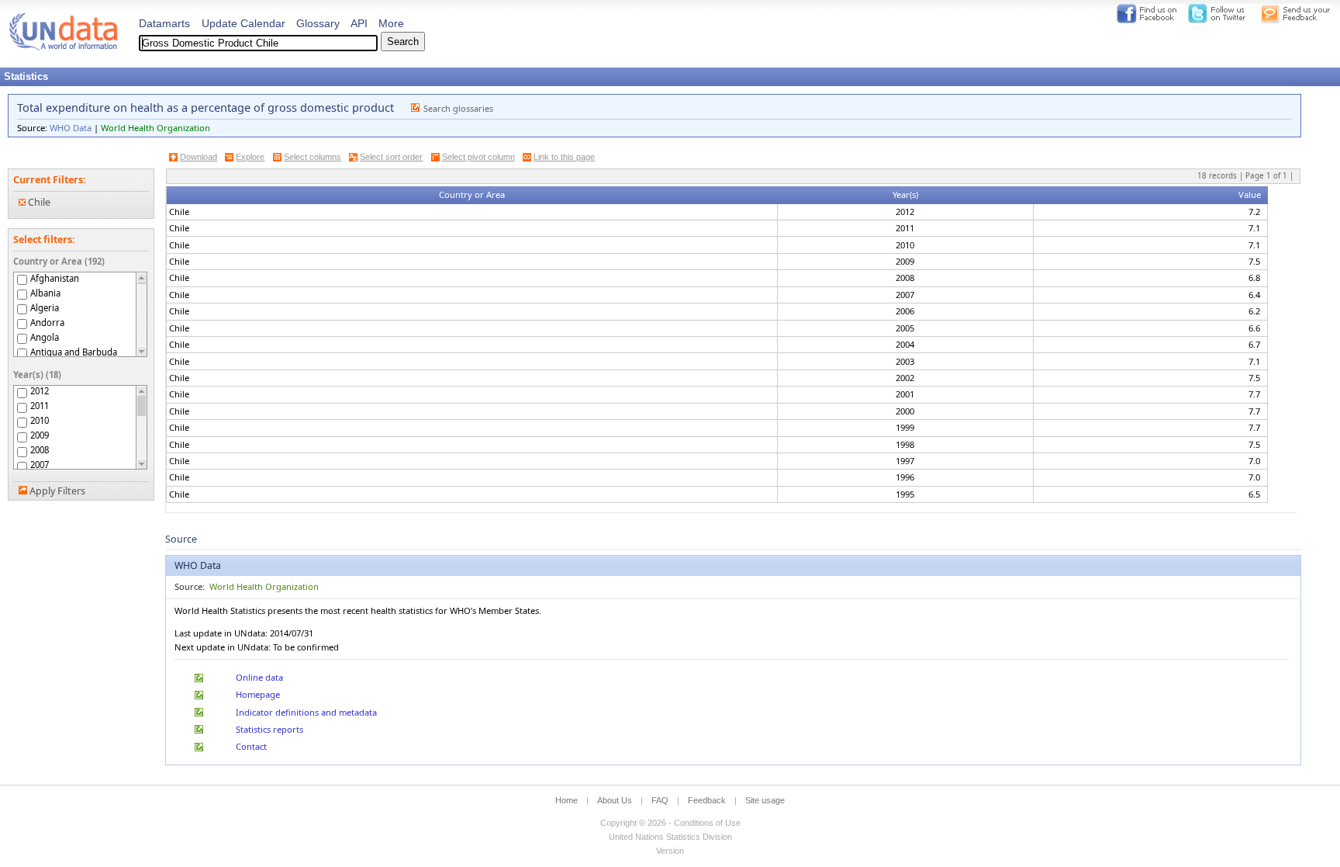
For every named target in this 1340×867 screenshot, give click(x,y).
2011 (39, 406)
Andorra (47, 322)
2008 (39, 450)
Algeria (44, 308)
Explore (250, 156)
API (359, 23)
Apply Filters (57, 491)
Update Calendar (243, 23)
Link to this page (564, 156)
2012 (39, 391)
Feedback (707, 800)
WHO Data (71, 128)
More (391, 23)
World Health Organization (155, 128)
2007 (39, 465)
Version (670, 850)
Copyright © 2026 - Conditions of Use (670, 822)
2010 (39, 420)
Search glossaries (458, 108)
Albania (45, 293)
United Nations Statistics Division (670, 836)
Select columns (312, 156)
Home (566, 800)
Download (198, 156)
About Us (614, 800)
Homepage (258, 694)
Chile (38, 202)
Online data (259, 677)
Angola (44, 337)
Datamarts (164, 23)
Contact (251, 746)
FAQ (659, 800)
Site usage (765, 800)
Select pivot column (478, 156)
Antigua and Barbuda (73, 352)
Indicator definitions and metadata (306, 712)
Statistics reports (269, 729)
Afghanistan (54, 278)
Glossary (318, 23)
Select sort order (391, 156)
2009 (39, 435)
